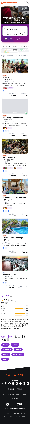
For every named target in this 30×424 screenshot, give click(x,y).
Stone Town (7, 349)
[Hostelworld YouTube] (20, 383)
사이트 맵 (15, 416)
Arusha (5, 345)
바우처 (25, 413)
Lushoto (18, 349)
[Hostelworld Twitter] (13, 383)
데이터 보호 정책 (7, 413)
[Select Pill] (23, 2)
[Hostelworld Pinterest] (24, 383)
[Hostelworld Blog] (2, 383)
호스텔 (4, 75)
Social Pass (15, 398)
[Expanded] (3, 46)
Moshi (5, 359)
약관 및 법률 (16, 413)
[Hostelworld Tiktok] (28, 383)
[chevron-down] (16, 301)
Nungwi (15, 345)
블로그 (5, 394)
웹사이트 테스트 (8, 416)
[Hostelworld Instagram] (17, 383)
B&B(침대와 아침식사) (21, 394)
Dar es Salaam (17, 354)
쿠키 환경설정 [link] (22, 416)
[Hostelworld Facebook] (9, 383)
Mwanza (5, 354)
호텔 (4, 272)
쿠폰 (21, 413)
